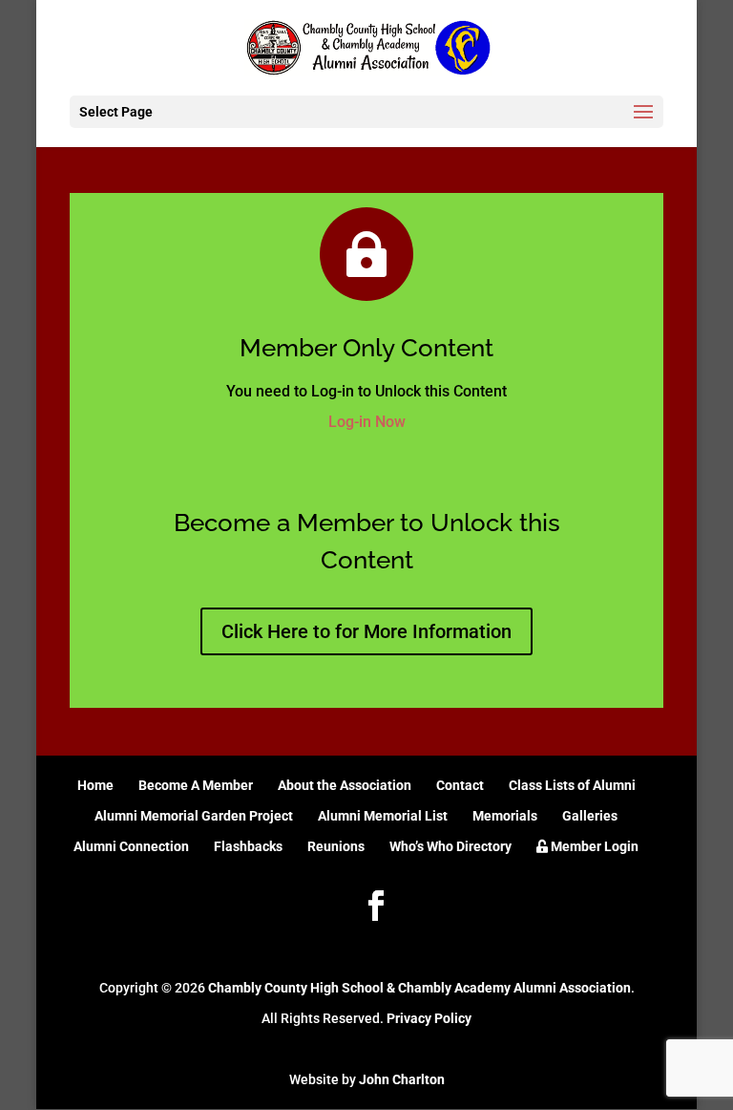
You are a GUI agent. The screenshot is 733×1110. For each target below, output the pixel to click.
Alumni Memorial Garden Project (193, 815)
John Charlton (402, 1079)
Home (95, 785)
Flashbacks (248, 846)
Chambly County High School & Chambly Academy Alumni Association (419, 987)
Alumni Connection (131, 846)
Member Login (593, 846)
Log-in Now (367, 422)
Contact (460, 785)
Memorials (504, 815)
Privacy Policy (429, 1018)
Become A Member (195, 785)
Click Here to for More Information (366, 631)
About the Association (344, 785)
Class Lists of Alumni (572, 785)
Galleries (590, 815)
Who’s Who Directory (450, 846)
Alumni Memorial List (383, 815)
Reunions (336, 846)
